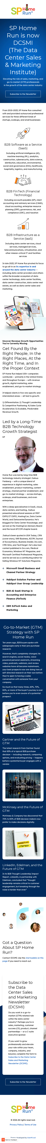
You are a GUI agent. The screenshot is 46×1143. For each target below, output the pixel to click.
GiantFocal (31, 1138)
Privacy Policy (16, 1124)
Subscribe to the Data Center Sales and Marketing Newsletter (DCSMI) (22, 1060)
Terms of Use (30, 1124)
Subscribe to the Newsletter (23, 94)
